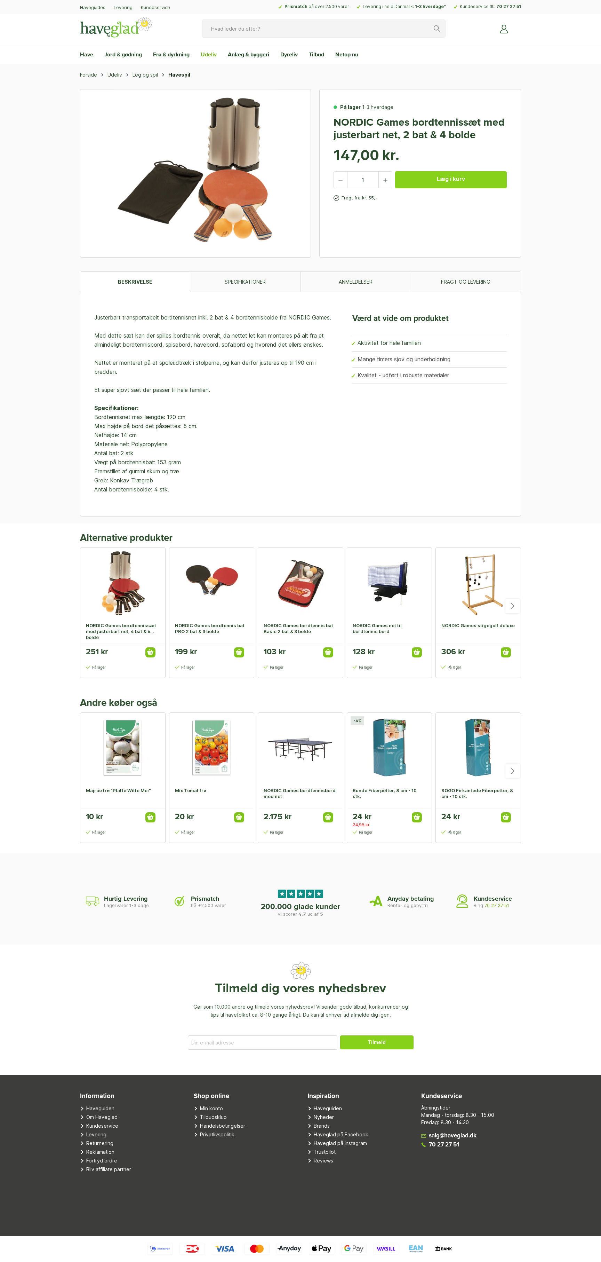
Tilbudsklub (213, 1117)
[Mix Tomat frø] (212, 747)
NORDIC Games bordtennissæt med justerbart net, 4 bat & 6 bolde (121, 631)
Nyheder (324, 1117)
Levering (123, 7)
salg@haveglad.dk (452, 1136)
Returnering (99, 1143)
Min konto (211, 1108)
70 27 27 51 (508, 6)
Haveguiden (100, 1108)
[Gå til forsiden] (116, 27)
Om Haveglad (102, 1117)
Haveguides (92, 7)
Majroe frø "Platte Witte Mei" (118, 790)
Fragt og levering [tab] (465, 282)
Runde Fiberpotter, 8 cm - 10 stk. (385, 793)
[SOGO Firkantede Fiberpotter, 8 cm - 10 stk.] (478, 747)
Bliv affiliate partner (108, 1169)
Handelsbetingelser (222, 1126)
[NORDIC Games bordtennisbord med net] (300, 747)
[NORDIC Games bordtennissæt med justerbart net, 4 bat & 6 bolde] (123, 582)
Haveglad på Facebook (341, 1134)
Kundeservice (155, 7)
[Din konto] (504, 28)
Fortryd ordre (101, 1161)
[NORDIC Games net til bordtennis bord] (389, 582)
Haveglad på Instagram (340, 1143)
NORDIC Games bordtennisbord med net (300, 793)
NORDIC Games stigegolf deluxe (478, 625)
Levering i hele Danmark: (404, 6)
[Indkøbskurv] (517, 26)
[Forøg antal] (385, 179)
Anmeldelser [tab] (355, 282)
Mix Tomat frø (190, 790)
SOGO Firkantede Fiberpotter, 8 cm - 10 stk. (477, 793)
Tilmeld (377, 1042)
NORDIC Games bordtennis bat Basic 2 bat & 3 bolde (298, 628)
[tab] (135, 281)
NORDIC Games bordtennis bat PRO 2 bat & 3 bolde (210, 628)
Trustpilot (325, 1152)
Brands (322, 1126)
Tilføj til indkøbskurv (150, 652)
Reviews (323, 1161)
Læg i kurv (451, 178)
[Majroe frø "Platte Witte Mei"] (123, 747)
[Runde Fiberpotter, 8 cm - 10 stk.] (389, 747)
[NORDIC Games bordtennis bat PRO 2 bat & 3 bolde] (212, 582)
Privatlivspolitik (217, 1134)
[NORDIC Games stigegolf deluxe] (478, 582)
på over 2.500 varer (317, 6)
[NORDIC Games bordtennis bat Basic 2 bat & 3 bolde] (300, 582)
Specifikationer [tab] (245, 282)
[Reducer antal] (340, 179)
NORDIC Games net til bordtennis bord (377, 628)
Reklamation (100, 1152)
